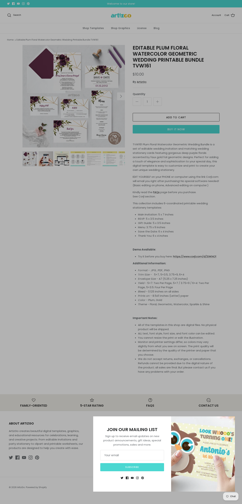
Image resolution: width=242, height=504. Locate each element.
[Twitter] (122, 478)
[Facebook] (127, 478)
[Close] (230, 421)
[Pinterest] (142, 478)
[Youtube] (132, 478)
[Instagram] (137, 478)
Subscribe (132, 467)
